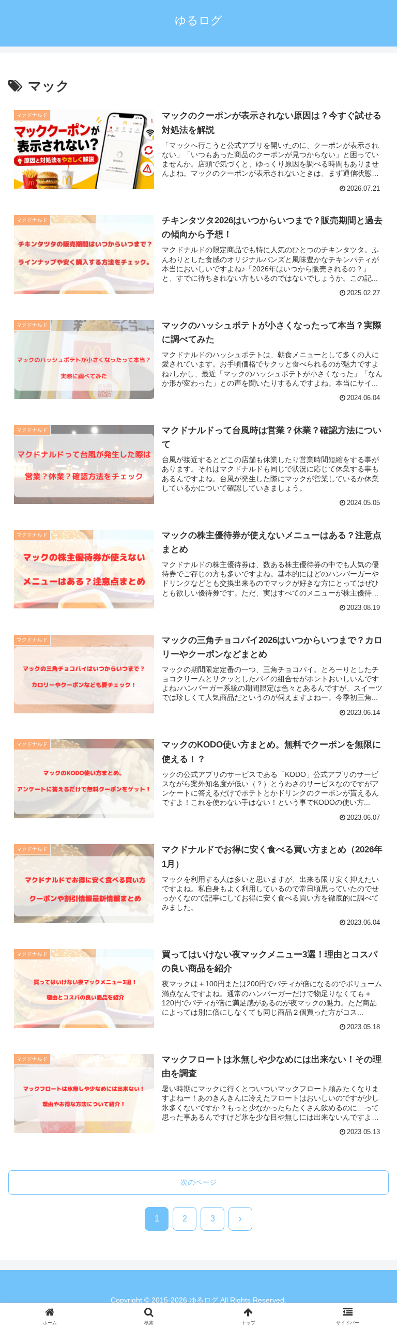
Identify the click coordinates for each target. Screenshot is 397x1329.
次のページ (198, 1182)
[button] (367, 1312)
